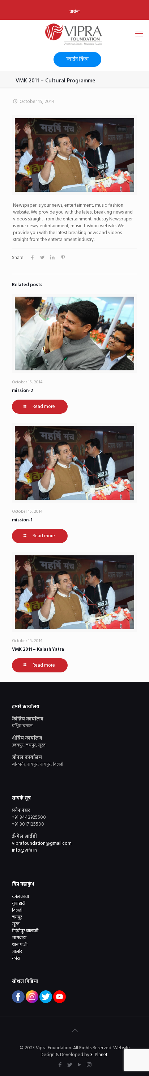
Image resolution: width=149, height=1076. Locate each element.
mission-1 (22, 520)
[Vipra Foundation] (74, 34)
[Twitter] (69, 1065)
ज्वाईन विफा (77, 59)
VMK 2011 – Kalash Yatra (38, 649)
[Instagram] (89, 1065)
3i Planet (99, 1055)
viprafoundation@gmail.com (42, 843)
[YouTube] (79, 1065)
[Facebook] (60, 1065)
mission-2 (22, 391)
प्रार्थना (74, 12)
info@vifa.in (24, 850)
